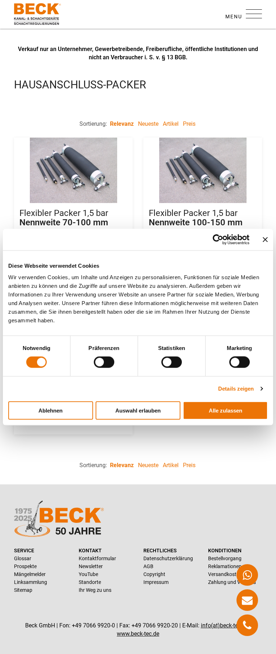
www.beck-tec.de (138, 633)
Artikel (171, 123)
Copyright (154, 574)
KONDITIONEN (225, 550)
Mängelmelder (30, 574)
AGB (148, 566)
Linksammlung (30, 582)
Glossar (22, 558)
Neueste (148, 123)
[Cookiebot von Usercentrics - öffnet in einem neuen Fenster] (218, 239)
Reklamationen (225, 566)
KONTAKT (90, 550)
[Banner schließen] (265, 239)
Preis (189, 123)
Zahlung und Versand (232, 582)
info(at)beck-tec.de (224, 625)
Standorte (90, 582)
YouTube (88, 574)
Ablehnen (50, 410)
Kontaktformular (97, 558)
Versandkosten (225, 574)
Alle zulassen (225, 410)
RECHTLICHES (160, 550)
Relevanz (122, 123)
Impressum (156, 582)
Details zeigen (236, 389)
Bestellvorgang (225, 558)
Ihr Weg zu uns (95, 590)
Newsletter (91, 566)
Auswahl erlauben (138, 410)
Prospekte (25, 566)
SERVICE (24, 550)
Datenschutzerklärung (168, 558)
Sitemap (23, 590)
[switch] (104, 362)
